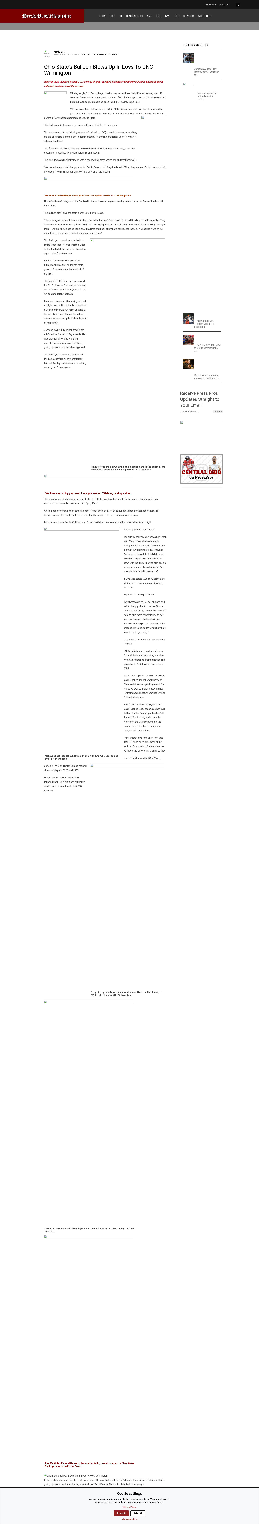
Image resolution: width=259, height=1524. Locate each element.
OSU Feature (113, 54)
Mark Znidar (59, 52)
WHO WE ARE (211, 5)
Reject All (138, 1513)
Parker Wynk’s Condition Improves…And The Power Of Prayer (208, 86)
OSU (105, 54)
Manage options (129, 1519)
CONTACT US (224, 5)
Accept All (121, 1513)
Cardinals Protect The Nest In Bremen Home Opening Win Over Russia (208, 338)
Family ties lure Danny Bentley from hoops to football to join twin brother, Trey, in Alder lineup (207, 59)
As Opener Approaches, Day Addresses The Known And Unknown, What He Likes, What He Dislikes (208, 365)
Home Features (98, 54)
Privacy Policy (129, 1507)
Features (87, 54)
